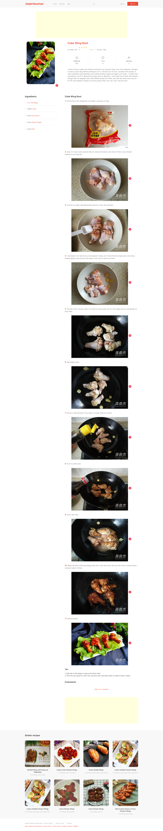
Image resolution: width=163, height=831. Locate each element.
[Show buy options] (56, 115)
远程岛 (76, 826)
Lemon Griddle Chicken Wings (125, 770)
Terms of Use (60, 823)
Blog (68, 4)
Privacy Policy (48, 823)
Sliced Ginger (37, 122)
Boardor (70, 826)
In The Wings (33, 103)
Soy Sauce (35, 116)
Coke (34, 109)
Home (55, 4)
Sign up (132, 4)
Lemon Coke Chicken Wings (67, 770)
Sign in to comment (101, 689)
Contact (69, 823)
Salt (33, 129)
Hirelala (64, 826)
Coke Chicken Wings (66, 809)
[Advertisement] (81, 24)
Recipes (62, 4)
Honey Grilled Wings (96, 770)
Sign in (122, 4)
